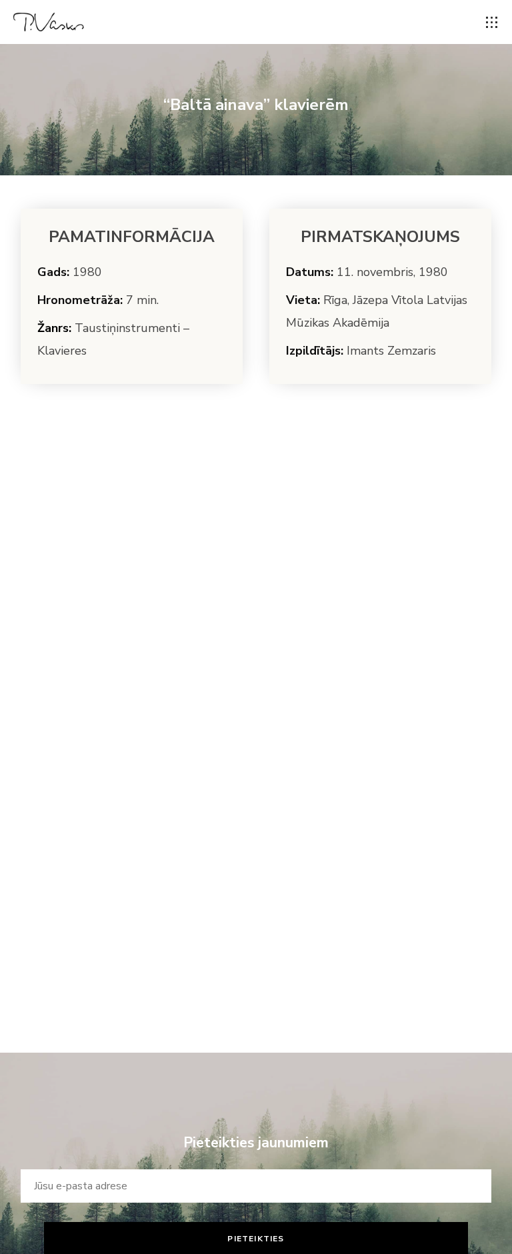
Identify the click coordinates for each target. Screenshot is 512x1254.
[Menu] (492, 23)
